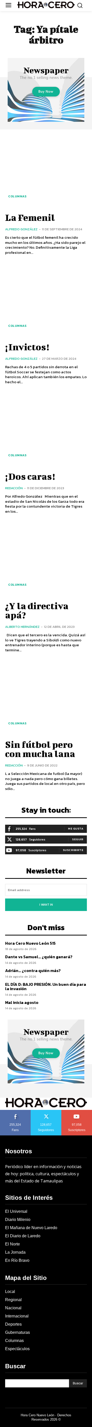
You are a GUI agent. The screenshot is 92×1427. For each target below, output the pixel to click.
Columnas (17, 196)
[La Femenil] (46, 170)
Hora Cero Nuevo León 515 (30, 943)
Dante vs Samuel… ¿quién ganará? (38, 957)
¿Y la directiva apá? (36, 610)
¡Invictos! (27, 346)
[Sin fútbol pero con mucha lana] (46, 697)
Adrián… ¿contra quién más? (33, 970)
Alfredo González (21, 229)
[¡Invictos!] (46, 299)
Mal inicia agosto (21, 1002)
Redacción (14, 488)
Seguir (77, 839)
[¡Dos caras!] (46, 429)
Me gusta (75, 828)
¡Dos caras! (30, 476)
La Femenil (30, 217)
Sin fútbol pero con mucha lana (40, 749)
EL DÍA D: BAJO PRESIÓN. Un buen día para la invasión (45, 986)
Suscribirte (73, 850)
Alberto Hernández (22, 626)
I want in (46, 904)
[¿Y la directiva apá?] (46, 558)
